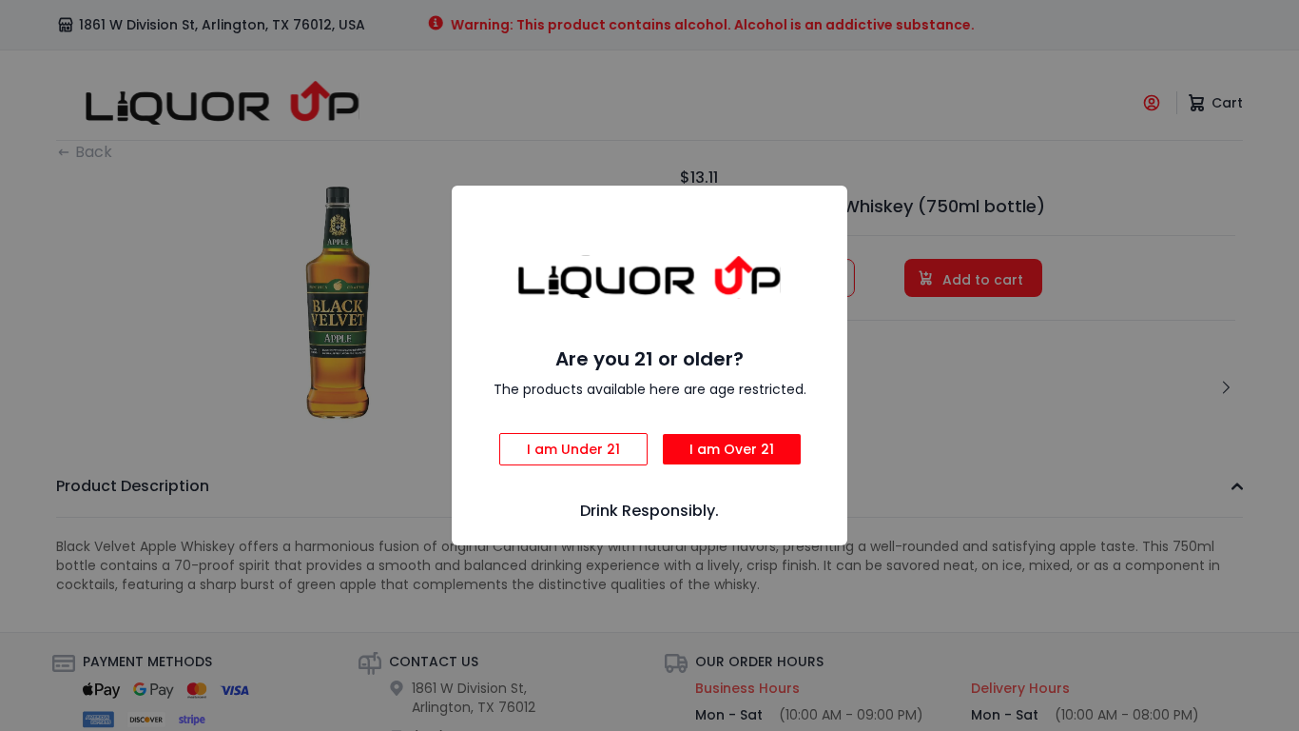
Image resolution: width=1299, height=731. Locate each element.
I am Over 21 (731, 449)
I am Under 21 (573, 449)
